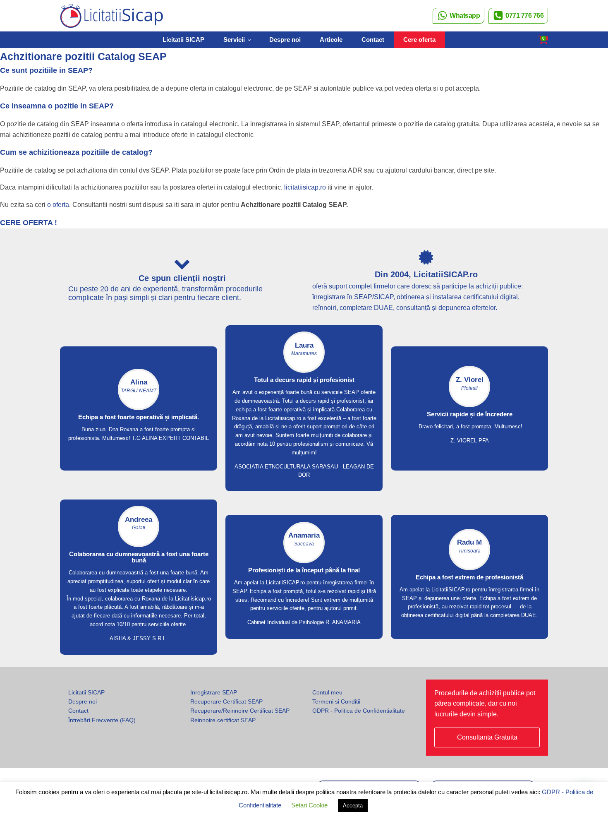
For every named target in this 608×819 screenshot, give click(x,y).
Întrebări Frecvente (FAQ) (102, 720)
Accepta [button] (353, 805)
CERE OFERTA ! (28, 223)
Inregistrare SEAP (213, 692)
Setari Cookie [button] (309, 805)
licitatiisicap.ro (305, 187)
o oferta (58, 204)
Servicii (234, 39)
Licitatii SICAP (183, 39)
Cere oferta (419, 39)
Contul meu (327, 692)
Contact (372, 39)
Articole (331, 39)
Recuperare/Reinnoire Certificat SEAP (240, 710)
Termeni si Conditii (336, 701)
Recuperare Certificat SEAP (226, 701)
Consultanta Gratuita (487, 737)
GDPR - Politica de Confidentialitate (358, 710)
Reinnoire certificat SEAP (223, 720)
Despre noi (285, 39)
